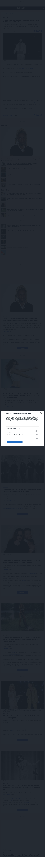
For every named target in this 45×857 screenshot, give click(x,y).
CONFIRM (15, 442)
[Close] (41, 413)
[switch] (36, 431)
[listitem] (22, 428)
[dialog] (22, 428)
